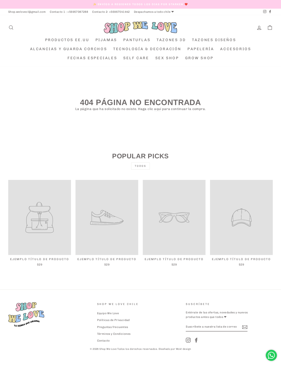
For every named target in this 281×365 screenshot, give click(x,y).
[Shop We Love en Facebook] (196, 340)
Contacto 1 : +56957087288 (69, 11)
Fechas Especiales (92, 58)
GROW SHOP (199, 58)
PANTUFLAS (136, 40)
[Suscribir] (244, 327)
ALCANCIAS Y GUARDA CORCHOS (68, 49)
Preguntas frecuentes (112, 327)
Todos (140, 166)
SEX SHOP (167, 58)
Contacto (103, 340)
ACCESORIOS (235, 49)
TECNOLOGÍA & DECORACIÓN (147, 49)
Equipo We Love (108, 313)
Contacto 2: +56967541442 (111, 11)
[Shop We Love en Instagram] (188, 340)
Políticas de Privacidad (113, 320)
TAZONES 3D (171, 40)
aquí (157, 109)
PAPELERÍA (200, 49)
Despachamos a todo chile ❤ (154, 11)
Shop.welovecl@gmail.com (27, 11)
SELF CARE (136, 58)
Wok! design (183, 349)
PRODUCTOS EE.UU (67, 40)
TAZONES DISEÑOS (214, 40)
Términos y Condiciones (114, 333)
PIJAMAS (106, 40)
